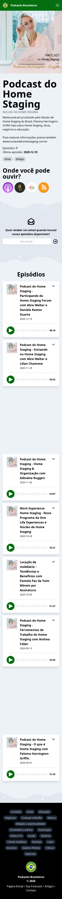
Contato (31, 890)
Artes (8, 159)
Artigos (49, 886)
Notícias (36, 841)
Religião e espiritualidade (30, 823)
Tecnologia (44, 829)
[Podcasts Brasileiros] (31, 867)
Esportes (30, 853)
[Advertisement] (31, 420)
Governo (12, 847)
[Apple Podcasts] (8, 188)
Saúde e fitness (31, 847)
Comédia (16, 811)
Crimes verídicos (16, 841)
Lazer (50, 841)
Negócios (10, 817)
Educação (44, 811)
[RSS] (44, 188)
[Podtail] (20, 188)
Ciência (50, 847)
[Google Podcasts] (32, 188)
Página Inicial (15, 886)
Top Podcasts (34, 886)
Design (20, 159)
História (45, 835)
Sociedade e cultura (21, 829)
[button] (57, 5)
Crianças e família (32, 817)
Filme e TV (16, 835)
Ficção (31, 835)
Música (52, 817)
